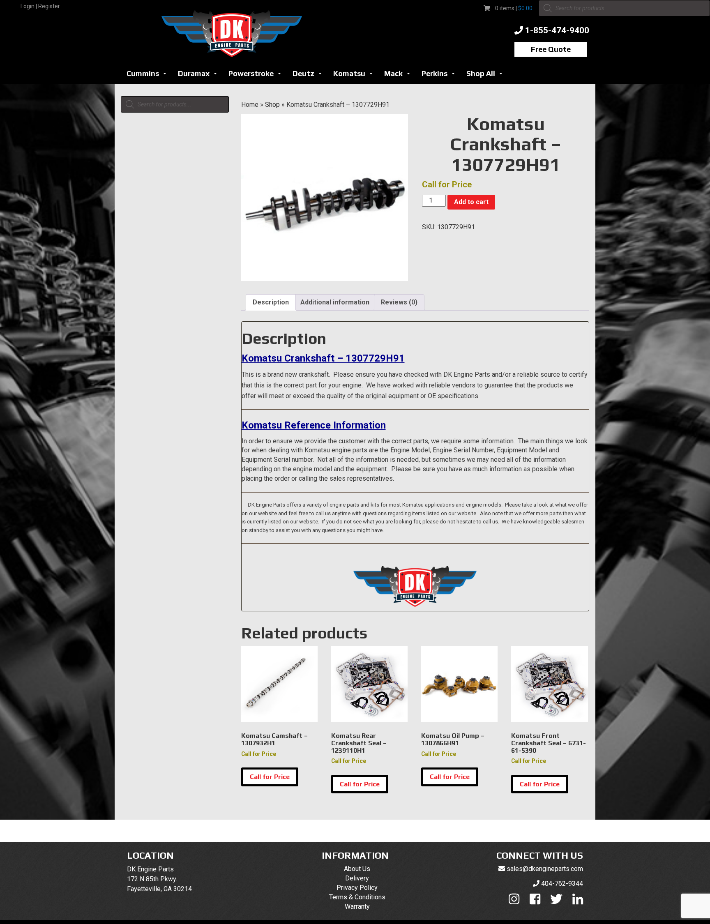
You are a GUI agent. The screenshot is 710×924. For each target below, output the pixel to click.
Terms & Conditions (357, 897)
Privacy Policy (357, 888)
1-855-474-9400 (557, 30)
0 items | (513, 8)
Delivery (357, 878)
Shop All (486, 76)
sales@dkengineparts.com (545, 869)
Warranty (357, 906)
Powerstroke (257, 76)
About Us (357, 869)
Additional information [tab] (334, 302)
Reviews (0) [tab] (399, 302)
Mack (399, 76)
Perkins (440, 76)
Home (249, 104)
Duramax (199, 76)
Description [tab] (271, 302)
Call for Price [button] (270, 777)
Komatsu (355, 76)
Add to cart (471, 202)
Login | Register (40, 6)
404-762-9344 (562, 883)
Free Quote (551, 49)
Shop (272, 104)
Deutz (309, 76)
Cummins (149, 76)
